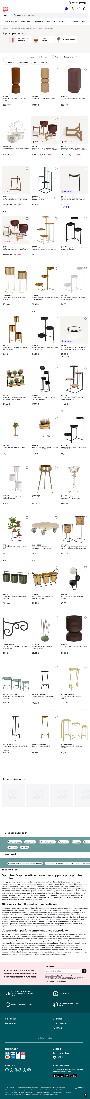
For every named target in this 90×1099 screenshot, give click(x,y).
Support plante (48, 28)
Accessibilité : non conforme (50, 1094)
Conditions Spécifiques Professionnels (42, 1090)
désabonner (71, 978)
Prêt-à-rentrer (11, 22)
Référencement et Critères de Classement (53, 1087)
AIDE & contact (10, 1019)
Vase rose (76, 842)
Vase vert (24, 847)
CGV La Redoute (9, 1087)
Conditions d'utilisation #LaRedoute (22, 1092)
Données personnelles (42, 1092)
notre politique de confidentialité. (55, 981)
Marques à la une (78, 22)
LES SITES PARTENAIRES (60, 1023)
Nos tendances (60, 22)
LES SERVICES (57, 1019)
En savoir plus (66, 1071)
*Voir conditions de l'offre (53, 976)
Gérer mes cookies (57, 1092)
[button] (84, 8)
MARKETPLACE (57, 1028)
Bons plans (25, 22)
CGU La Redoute (60, 1090)
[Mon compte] (72, 8)
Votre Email (49, 966)
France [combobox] (80, 1088)
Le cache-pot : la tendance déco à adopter (25, 863)
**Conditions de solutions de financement (26, 1094)
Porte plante (63, 842)
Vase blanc (12, 847)
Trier (6, 57)
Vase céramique (14, 842)
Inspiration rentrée (42, 22)
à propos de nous (11, 1023)
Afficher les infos (45, 1038)
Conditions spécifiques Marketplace (28, 1087)
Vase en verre (30, 842)
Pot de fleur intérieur (47, 842)
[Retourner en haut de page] (85, 1095)
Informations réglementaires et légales (16, 1090)
